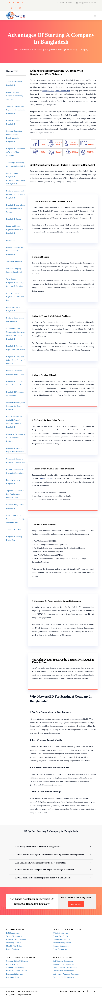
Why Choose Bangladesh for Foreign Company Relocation (15, 282)
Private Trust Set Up (60, 936)
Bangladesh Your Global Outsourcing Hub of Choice (15, 208)
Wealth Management (14, 936)
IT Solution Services (61, 933)
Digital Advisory (12, 949)
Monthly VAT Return (14, 946)
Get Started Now (76, 904)
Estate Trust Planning (14, 964)
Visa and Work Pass (14, 529)
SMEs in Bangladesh (14, 261)
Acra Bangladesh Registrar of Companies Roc (15, 296)
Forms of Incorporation (62, 943)
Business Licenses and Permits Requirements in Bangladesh (15, 194)
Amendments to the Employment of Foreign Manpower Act (15, 518)
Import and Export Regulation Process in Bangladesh (14, 229)
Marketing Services (13, 943)
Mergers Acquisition (61, 946)
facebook (9, 2)
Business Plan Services (62, 939)
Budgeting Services (13, 977)
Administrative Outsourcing (63, 964)
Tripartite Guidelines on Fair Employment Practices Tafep (15, 494)
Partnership (10, 240)
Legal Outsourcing (60, 949)
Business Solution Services (16, 971)
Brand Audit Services (14, 974)
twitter (13, 2)
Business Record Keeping (16, 939)
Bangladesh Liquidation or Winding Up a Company (15, 152)
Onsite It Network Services (63, 971)
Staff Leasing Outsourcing (63, 961)
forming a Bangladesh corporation (56, 91)
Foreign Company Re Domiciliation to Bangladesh (14, 250)
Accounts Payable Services (63, 977)
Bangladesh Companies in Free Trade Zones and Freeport (15, 360)
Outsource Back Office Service (65, 967)
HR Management (12, 933)
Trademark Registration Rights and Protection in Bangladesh (15, 109)
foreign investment (46, 478)
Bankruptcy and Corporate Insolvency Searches (14, 95)
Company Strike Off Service (17, 961)
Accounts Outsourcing (15, 967)
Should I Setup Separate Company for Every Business (15, 406)
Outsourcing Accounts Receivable (66, 974)
